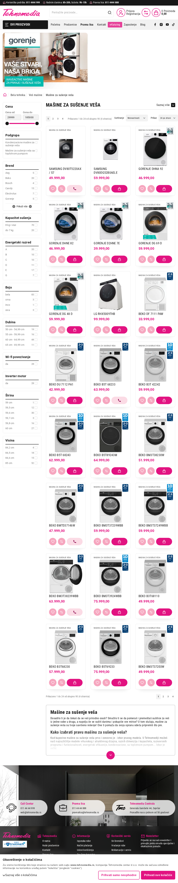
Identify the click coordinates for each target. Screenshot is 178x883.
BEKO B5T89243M (105, 455)
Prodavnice (70, 24)
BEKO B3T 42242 (149, 384)
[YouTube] (167, 25)
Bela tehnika (18, 95)
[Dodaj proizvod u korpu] (119, 188)
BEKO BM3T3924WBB (108, 596)
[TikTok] (173, 25)
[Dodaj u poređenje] (61, 188)
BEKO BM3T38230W (151, 455)
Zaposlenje (130, 24)
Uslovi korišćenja (85, 850)
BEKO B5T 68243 (60, 455)
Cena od (10, 112)
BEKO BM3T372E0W (151, 666)
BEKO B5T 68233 (104, 384)
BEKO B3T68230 (59, 666)
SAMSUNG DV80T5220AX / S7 (65, 171)
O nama (46, 841)
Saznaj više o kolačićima (21, 875)
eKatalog (115, 24)
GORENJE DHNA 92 (151, 169)
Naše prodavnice (50, 845)
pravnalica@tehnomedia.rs (85, 812)
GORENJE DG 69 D (150, 243)
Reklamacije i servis (121, 850)
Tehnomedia (21, 12)
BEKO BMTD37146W (62, 525)
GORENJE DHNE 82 (61, 243)
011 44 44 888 (79, 808)
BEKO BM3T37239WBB (108, 525)
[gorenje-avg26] (45, 61)
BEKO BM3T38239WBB (63, 596)
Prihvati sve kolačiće (158, 875)
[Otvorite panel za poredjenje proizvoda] (146, 12)
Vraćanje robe (118, 845)
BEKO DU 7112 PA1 (61, 384)
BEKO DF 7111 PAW (151, 314)
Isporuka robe (84, 841)
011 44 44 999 (28, 808)
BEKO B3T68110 (149, 596)
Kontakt (101, 24)
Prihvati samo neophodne (118, 875)
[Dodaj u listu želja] (52, 188)
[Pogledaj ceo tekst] (110, 755)
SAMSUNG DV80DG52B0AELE (105, 171)
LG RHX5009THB (104, 314)
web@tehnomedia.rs (31, 812)
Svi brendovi (117, 841)
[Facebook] (155, 25)
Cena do (27, 112)
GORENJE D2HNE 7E (107, 243)
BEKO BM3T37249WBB (153, 525)
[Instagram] (161, 25)
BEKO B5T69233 (104, 666)
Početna (55, 24)
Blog (142, 24)
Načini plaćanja (84, 845)
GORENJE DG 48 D (60, 314)
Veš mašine (35, 95)
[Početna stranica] (5, 95)
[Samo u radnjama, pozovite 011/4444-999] (75, 188)
